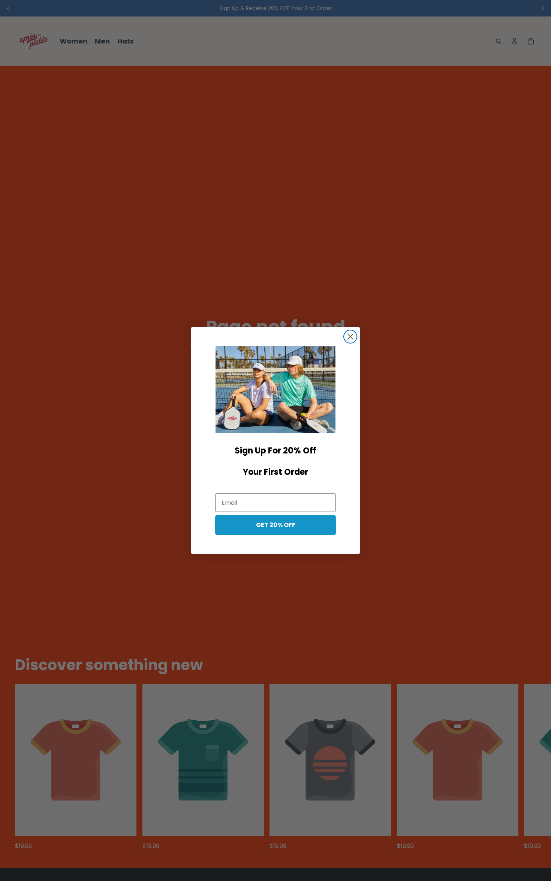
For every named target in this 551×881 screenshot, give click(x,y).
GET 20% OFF (275, 525)
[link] (275, 389)
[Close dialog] (350, 336)
